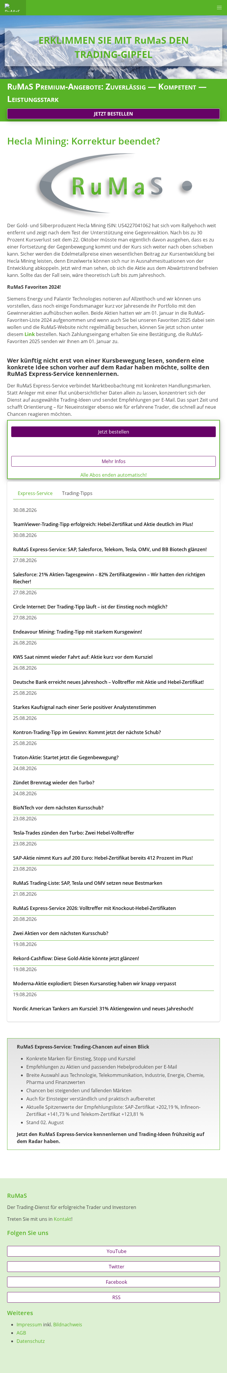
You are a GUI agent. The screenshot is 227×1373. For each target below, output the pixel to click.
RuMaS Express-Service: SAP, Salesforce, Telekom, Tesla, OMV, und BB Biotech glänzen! (110, 549)
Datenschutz (31, 1341)
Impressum (29, 1324)
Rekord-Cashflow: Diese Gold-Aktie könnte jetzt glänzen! (76, 958)
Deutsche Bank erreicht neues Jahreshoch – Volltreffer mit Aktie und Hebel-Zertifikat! (108, 682)
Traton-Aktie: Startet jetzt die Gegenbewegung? (66, 757)
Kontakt (62, 1219)
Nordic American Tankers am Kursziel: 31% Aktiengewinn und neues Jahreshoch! (103, 1008)
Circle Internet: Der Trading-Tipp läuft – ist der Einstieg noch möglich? (90, 606)
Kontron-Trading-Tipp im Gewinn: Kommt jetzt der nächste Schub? (87, 732)
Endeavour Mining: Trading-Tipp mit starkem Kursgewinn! (77, 632)
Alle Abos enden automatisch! (113, 475)
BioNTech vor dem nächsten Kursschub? (58, 807)
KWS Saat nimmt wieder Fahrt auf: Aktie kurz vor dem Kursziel (83, 657)
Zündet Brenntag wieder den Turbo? (53, 782)
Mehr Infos (114, 461)
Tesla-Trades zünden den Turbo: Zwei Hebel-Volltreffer (73, 833)
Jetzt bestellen (113, 114)
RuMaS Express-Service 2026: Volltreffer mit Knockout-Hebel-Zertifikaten (94, 908)
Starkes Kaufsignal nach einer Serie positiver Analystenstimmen (84, 707)
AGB (21, 1333)
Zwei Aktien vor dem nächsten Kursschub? (60, 933)
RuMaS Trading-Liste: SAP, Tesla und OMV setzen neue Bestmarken (87, 883)
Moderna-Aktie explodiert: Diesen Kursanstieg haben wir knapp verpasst (94, 983)
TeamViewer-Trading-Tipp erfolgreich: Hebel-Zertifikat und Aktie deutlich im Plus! (103, 524)
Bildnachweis (67, 1324)
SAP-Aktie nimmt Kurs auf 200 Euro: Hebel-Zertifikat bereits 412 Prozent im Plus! (103, 858)
